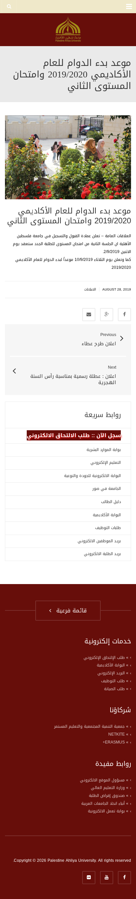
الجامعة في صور (106, 488)
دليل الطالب (111, 501)
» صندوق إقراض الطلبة (108, 795)
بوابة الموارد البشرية (103, 449)
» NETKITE (118, 734)
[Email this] (88, 314)
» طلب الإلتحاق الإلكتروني (106, 657)
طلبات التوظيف (108, 527)
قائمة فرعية (69, 610)
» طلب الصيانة (116, 688)
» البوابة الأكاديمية (112, 665)
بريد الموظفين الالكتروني (99, 541)
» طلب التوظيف (114, 681)
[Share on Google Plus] (106, 314)
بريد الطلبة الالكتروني (102, 553)
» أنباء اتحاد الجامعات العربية (104, 803)
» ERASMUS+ (115, 742)
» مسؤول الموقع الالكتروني (104, 780)
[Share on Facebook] (124, 314)
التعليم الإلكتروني (105, 462)
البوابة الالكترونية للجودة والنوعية (92, 475)
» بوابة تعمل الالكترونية (108, 811)
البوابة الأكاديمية (107, 515)
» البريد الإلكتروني (112, 673)
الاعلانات (90, 289)
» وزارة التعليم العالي (109, 787)
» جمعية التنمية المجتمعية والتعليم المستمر (91, 726)
